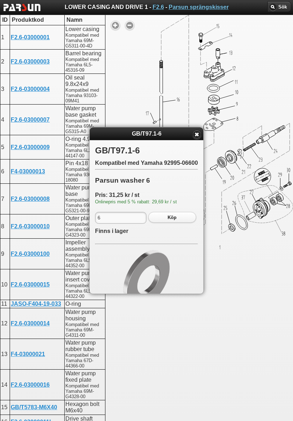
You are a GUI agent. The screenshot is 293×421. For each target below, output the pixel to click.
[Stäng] (197, 134)
